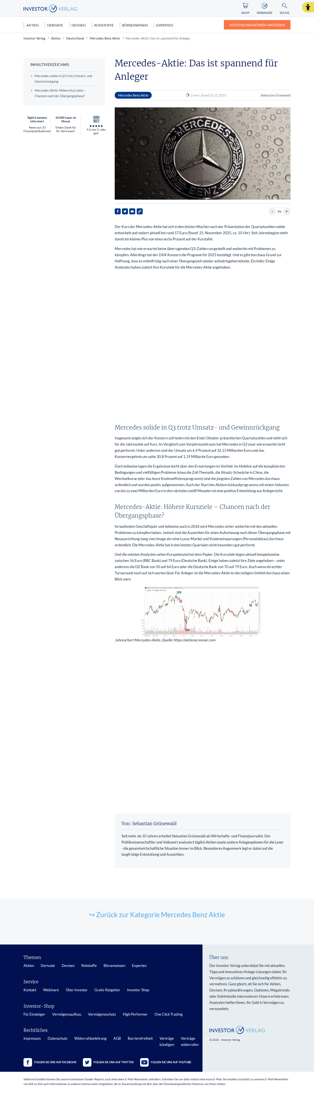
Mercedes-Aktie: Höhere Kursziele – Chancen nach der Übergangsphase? (60, 93)
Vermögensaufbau (66, 1014)
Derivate (55, 25)
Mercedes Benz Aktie (105, 38)
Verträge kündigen (167, 1041)
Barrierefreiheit (140, 1038)
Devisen (79, 25)
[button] (308, 7)
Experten (164, 25)
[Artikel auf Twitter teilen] (125, 211)
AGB (117, 1038)
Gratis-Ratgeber (107, 990)
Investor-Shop (138, 990)
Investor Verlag (34, 38)
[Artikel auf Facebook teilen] (118, 211)
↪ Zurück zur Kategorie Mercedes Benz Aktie (157, 914)
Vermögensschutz (102, 1014)
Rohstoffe (104, 25)
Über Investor (77, 990)
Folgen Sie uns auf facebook (55, 1062)
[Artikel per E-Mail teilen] (132, 211)
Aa (279, 211)
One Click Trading (168, 1014)
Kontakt (29, 990)
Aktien (32, 25)
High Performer (135, 1014)
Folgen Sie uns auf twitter (114, 1062)
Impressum (32, 1038)
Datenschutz (57, 1038)
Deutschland (75, 38)
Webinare (51, 990)
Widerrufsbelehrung (90, 1038)
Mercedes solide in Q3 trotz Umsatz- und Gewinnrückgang (63, 78)
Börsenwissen (135, 25)
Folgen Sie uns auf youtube (171, 1062)
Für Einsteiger (34, 1014)
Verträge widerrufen (190, 1041)
